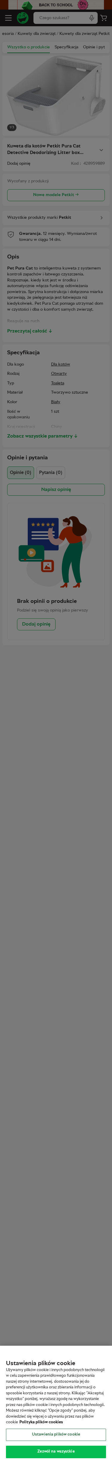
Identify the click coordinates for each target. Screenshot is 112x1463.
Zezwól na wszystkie (55, 1451)
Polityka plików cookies (41, 1422)
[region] (56, 1404)
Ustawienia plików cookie (56, 1434)
